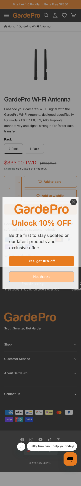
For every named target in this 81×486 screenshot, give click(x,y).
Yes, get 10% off (41, 261)
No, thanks (41, 277)
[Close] (74, 202)
